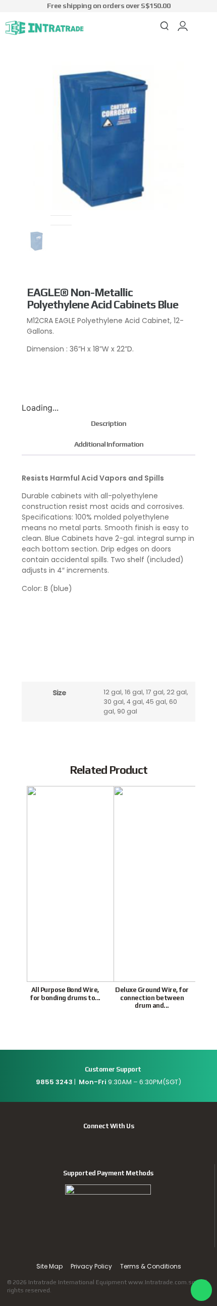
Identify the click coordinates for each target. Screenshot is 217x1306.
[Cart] (200, 26)
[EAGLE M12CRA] (108, 134)
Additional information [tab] (108, 444)
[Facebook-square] (108, 1143)
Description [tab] (108, 423)
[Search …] (164, 27)
